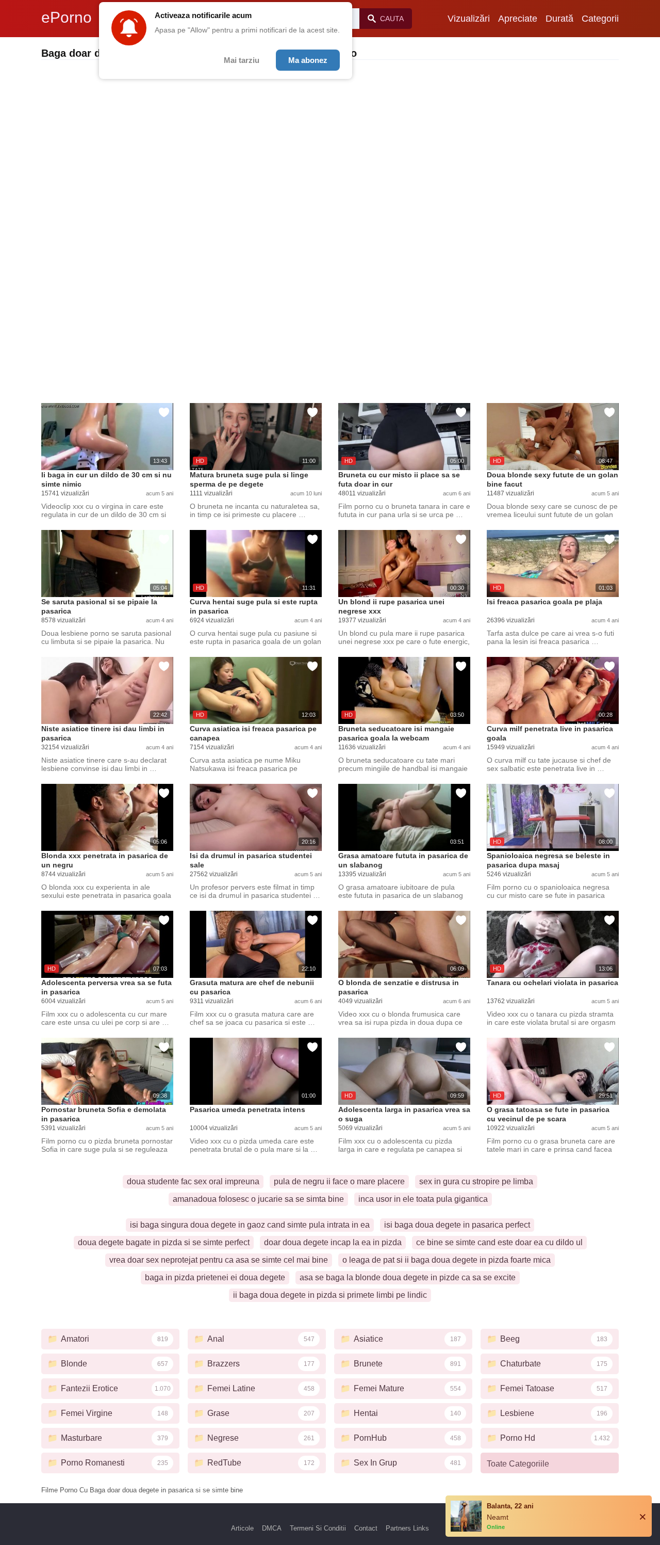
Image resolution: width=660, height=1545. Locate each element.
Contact (365, 1528)
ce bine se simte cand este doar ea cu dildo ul (499, 1242)
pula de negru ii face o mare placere (339, 1181)
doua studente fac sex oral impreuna (193, 1181)
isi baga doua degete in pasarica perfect (457, 1224)
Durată (559, 18)
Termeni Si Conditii (318, 1528)
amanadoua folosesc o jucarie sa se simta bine (258, 1199)
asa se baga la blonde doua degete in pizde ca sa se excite (408, 1277)
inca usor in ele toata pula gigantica (423, 1199)
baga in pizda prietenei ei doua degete (215, 1277)
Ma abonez (307, 60)
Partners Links (407, 1528)
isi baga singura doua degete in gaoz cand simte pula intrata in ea (250, 1224)
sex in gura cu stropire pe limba (476, 1181)
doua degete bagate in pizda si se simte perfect (164, 1242)
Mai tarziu (241, 60)
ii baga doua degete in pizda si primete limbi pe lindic (330, 1295)
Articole (242, 1528)
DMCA (272, 1528)
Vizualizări (469, 18)
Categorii (600, 18)
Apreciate (517, 18)
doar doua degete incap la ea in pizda (333, 1242)
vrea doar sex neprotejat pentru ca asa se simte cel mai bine (218, 1260)
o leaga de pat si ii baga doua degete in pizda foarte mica (446, 1260)
